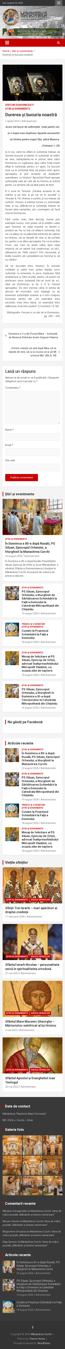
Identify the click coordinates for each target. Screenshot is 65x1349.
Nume (9, 429)
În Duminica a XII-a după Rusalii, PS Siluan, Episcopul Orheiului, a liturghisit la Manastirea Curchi (30, 547)
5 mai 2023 (11, 1030)
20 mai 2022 (12, 1086)
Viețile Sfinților (40, 900)
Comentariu (12, 387)
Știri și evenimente (19, 494)
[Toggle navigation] (7, 43)
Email (9, 445)
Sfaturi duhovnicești (19, 105)
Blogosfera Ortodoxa (15, 1231)
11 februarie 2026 (15, 916)
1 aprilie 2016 (12, 121)
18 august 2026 (30, 642)
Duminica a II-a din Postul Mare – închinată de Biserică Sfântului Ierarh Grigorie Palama (33, 335)
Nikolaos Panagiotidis (15, 1211)
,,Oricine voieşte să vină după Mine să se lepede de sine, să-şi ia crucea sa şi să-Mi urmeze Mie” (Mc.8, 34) (32, 352)
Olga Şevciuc (10, 1241)
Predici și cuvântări (33, 624)
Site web (10, 460)
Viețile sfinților (16, 862)
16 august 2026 (30, 707)
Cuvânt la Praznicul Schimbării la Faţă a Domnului (35, 634)
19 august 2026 (30, 613)
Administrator (29, 121)
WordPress (43, 1343)
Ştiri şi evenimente (17, 108)
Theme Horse (37, 1338)
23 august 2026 (13, 556)
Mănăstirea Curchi (41, 1334)
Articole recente (20, 743)
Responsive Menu (58, 3)
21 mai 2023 (12, 973)
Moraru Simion (11, 1221)
